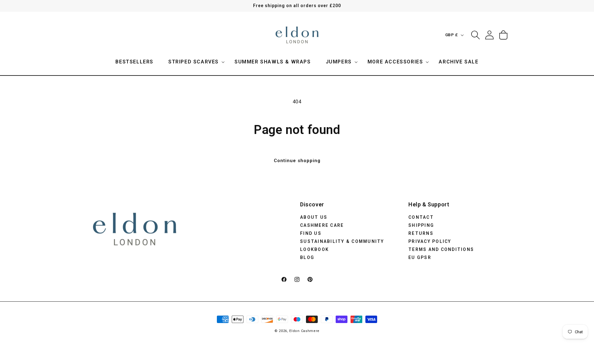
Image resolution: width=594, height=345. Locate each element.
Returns (420, 233)
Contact (421, 217)
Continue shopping (297, 160)
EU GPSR (419, 257)
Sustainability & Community (342, 241)
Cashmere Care (322, 225)
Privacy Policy (429, 241)
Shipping (421, 225)
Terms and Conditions (441, 249)
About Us (313, 217)
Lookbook (314, 249)
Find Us (310, 233)
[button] (194, 62)
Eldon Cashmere (304, 331)
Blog (307, 257)
